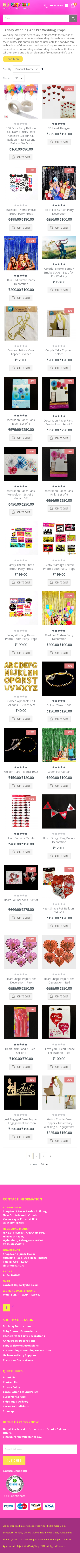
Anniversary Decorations (19, 1340)
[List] (75, 69)
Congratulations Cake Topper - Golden (21, 352)
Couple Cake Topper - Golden (59, 352)
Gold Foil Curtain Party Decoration (59, 637)
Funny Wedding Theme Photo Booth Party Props (21, 637)
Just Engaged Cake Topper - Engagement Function (21, 1121)
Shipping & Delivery (15, 1401)
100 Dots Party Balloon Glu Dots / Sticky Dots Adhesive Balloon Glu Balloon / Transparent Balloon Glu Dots (21, 135)
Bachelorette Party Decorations (24, 1336)
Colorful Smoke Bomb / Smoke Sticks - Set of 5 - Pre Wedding (59, 272)
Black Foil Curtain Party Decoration (59, 211)
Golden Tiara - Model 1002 (21, 771)
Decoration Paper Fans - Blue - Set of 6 (21, 422)
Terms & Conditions (16, 1406)
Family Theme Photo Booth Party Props (21, 566)
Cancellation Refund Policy (20, 1392)
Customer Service (14, 1396)
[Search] (73, 18)
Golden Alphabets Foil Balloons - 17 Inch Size (21, 703)
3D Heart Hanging (59, 128)
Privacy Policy (11, 1387)
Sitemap (8, 1411)
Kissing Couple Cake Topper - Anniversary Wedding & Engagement (59, 1123)
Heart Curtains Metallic (21, 838)
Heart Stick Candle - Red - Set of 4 (21, 1051)
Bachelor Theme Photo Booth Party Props (21, 211)
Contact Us (10, 1382)
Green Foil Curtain (59, 771)
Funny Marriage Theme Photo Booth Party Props (59, 566)
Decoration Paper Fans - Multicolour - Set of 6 (59, 422)
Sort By (7, 69)
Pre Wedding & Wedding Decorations (27, 1350)
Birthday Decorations (17, 1326)
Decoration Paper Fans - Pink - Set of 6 (59, 492)
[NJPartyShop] (6, 1307)
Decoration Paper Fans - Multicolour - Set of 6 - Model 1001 (21, 494)
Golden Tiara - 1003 (59, 705)
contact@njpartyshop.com (20, 1285)
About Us (9, 1377)
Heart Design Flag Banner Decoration (59, 840)
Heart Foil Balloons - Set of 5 (21, 902)
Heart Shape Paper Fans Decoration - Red (59, 980)
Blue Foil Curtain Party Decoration (21, 282)
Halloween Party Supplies (19, 1355)
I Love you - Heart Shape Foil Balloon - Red (59, 1051)
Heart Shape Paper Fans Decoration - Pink (21, 980)
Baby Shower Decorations (20, 1331)
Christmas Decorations (18, 1360)
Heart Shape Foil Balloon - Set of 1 (59, 910)
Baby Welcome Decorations (21, 1345)
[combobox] (40, 18)
